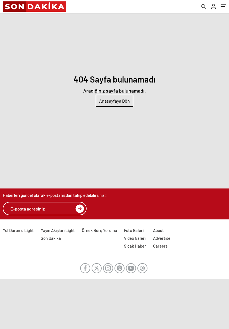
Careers (160, 245)
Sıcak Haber (135, 245)
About (158, 230)
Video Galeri (134, 238)
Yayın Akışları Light (58, 230)
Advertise (161, 238)
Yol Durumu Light (18, 230)
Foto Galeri (134, 230)
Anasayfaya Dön (114, 100)
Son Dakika (51, 238)
